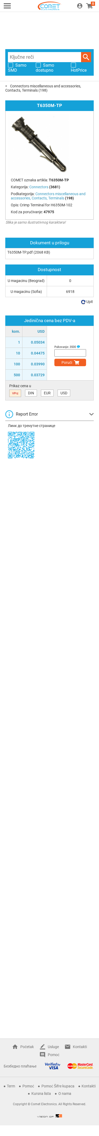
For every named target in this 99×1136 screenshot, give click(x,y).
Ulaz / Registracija (79, 6)
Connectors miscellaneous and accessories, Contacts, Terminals (48, 196)
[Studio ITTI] (50, 1116)
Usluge (53, 1047)
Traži (86, 57)
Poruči (67, 362)
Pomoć (53, 1055)
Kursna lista (41, 1093)
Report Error (27, 414)
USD (63, 393)
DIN (31, 393)
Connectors (38, 187)
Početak (27, 1047)
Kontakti (80, 1047)
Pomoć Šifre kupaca (57, 1086)
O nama (64, 1093)
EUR (47, 393)
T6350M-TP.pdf (20, 252)
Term (11, 1086)
